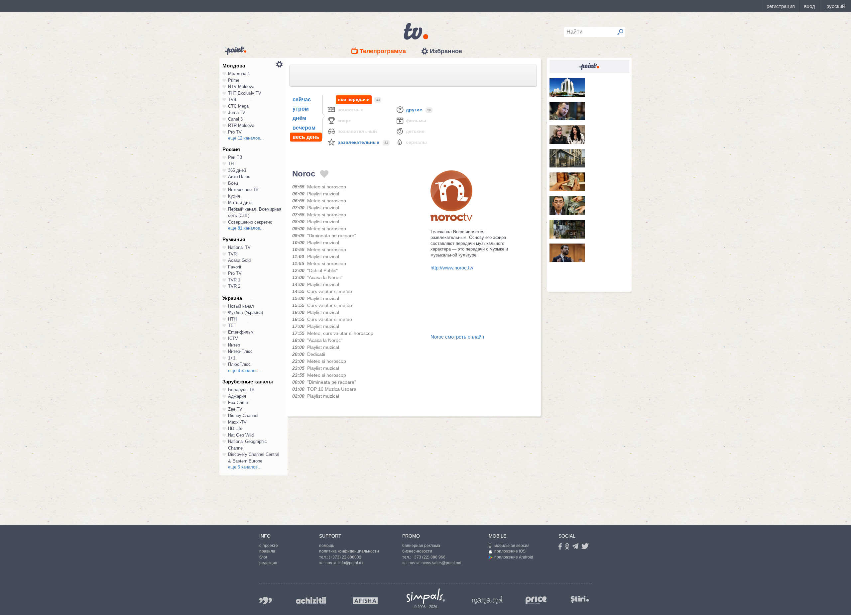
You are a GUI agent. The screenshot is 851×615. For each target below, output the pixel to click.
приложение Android (513, 557)
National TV (239, 247)
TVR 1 (234, 279)
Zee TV (235, 409)
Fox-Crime (238, 402)
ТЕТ (232, 325)
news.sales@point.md (441, 563)
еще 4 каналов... (245, 370)
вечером (304, 128)
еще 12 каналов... (246, 138)
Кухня (234, 196)
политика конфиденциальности (349, 551)
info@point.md (351, 563)
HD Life (235, 428)
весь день (306, 137)
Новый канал (241, 306)
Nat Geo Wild (241, 435)
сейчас (302, 99)
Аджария (237, 396)
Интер (234, 345)
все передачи (354, 99)
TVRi (233, 254)
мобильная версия (512, 545)
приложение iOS (510, 551)
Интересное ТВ (243, 189)
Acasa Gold (239, 260)
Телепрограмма (383, 51)
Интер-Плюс (240, 351)
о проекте (268, 545)
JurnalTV (236, 112)
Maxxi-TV (237, 422)
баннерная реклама (421, 545)
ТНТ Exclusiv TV (244, 93)
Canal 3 (235, 119)
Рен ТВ (235, 157)
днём (299, 118)
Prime (233, 80)
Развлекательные (358, 142)
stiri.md (580, 599)
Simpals (426, 596)
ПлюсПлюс (239, 364)
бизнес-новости (417, 551)
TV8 (232, 99)
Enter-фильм (241, 332)
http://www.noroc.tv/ (451, 267)
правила (267, 551)
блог (263, 557)
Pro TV (235, 132)
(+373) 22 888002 (345, 557)
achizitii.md (311, 600)
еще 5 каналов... (245, 466)
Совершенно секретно (250, 222)
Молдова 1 (239, 73)
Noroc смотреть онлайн (457, 337)
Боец (233, 183)
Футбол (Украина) (245, 312)
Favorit (234, 266)
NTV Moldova (241, 86)
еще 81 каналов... (246, 228)
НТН (232, 319)
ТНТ (232, 163)
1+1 (231, 358)
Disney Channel (243, 415)
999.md (265, 600)
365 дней (237, 170)
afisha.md (365, 600)
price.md (536, 600)
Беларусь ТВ (241, 389)
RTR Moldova (241, 125)
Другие (414, 109)
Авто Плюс (239, 176)
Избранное (446, 51)
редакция (268, 563)
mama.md (487, 600)
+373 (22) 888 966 (428, 557)
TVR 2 (234, 286)
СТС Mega (238, 106)
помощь (326, 545)
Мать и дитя (240, 202)
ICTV (233, 338)
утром (301, 109)
